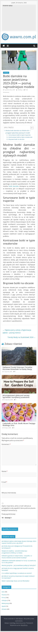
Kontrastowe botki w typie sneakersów (20, 137)
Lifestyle (6, 72)
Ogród (4, 606)
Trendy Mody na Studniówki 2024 (21, 337)
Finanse (4, 595)
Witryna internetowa (9, 493)
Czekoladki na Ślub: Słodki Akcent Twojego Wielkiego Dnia (19, 424)
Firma (3, 597)
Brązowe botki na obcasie (16, 139)
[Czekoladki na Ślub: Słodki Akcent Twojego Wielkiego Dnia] (19, 404)
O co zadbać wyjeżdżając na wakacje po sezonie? (17, 573)
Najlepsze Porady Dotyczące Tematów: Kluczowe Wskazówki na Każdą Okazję (17, 368)
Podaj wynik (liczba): (8, 514)
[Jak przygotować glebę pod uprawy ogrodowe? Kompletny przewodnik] (19, 376)
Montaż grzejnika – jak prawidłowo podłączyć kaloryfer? (19, 565)
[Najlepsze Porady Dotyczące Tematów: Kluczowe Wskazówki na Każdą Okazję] (19, 348)
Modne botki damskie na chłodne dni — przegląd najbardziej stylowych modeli (18, 132)
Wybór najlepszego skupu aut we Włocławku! (15, 581)
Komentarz (6, 444)
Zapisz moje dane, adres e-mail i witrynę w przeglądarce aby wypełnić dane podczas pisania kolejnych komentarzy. (18, 508)
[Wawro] (4, 46)
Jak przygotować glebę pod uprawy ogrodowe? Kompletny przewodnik (16, 396)
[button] (31, 127)
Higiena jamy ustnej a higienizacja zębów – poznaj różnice (17, 331)
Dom (3, 592)
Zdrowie (4, 609)
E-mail (4, 482)
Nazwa (4, 471)
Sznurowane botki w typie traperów (20, 135)
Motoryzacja (5, 603)
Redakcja (20, 90)
